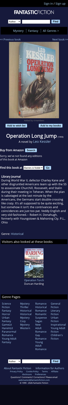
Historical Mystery (25, 315)
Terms (45, 371)
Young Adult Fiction (58, 329)
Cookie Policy (32, 371)
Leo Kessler (42, 141)
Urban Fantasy (6, 319)
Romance (40, 303)
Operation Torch (34, 280)
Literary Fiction (55, 312)
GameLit (7, 324)
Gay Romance (40, 336)
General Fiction (55, 305)
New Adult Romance (40, 328)
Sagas (38, 321)
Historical (17, 234)
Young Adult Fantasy (9, 340)
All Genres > (51, 31)
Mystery (18, 31)
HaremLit (7, 328)
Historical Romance (41, 308)
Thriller (24, 307)
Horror (6, 314)
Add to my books (50, 125)
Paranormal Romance (9, 333)
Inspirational (58, 324)
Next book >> (60, 39)
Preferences (40, 374)
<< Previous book (10, 39)
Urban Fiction (55, 319)
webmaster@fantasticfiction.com (34, 380)
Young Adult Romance (40, 345)
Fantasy (33, 31)
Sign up (60, 3)
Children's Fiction (57, 336)
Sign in (48, 3)
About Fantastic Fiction (17, 368)
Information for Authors (50, 368)
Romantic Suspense (41, 315)
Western (25, 328)
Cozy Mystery (25, 322)
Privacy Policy (16, 371)
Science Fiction (6, 305)
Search (31, 150)
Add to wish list (16, 125)
